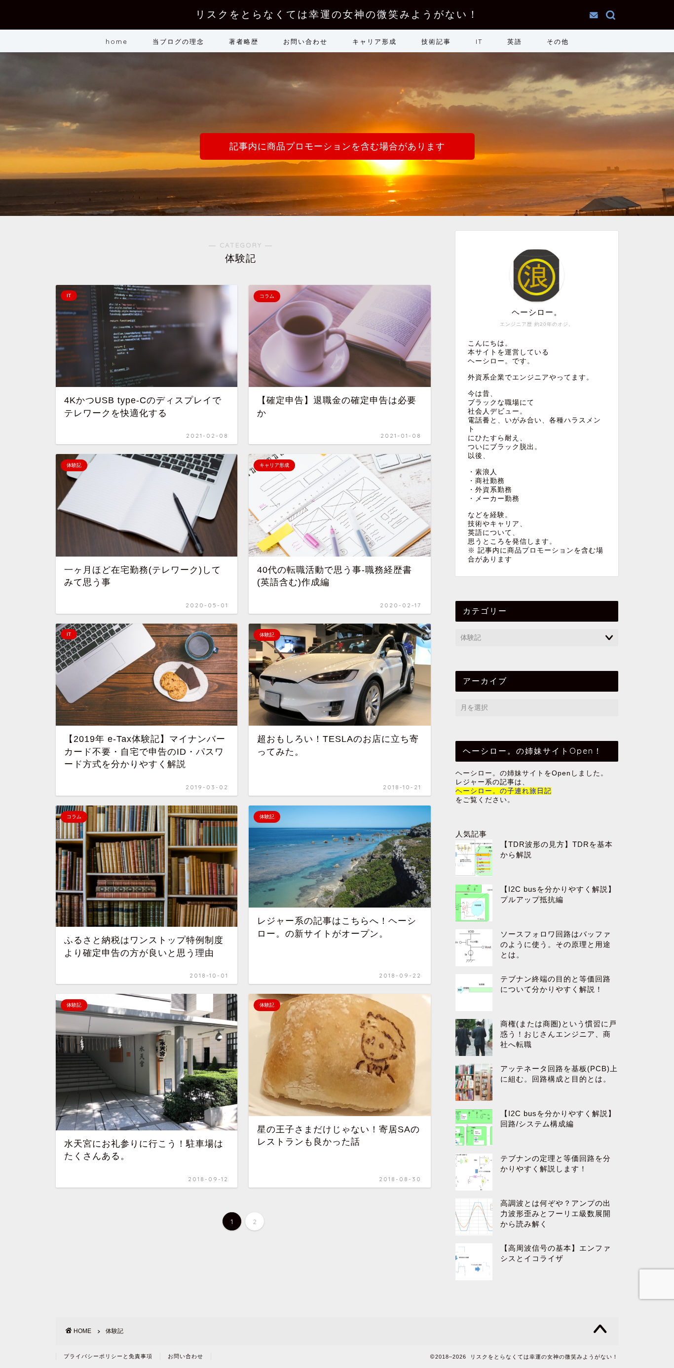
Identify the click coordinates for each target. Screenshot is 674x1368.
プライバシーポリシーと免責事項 (108, 1356)
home (117, 41)
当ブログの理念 (178, 41)
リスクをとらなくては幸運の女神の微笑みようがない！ (337, 14)
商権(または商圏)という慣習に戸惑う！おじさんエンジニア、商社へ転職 (558, 1034)
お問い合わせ (305, 41)
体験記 (114, 1331)
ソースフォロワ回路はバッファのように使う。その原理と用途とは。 (555, 944)
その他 (558, 41)
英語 (514, 41)
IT (479, 41)
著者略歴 (244, 41)
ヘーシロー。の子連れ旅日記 (503, 791)
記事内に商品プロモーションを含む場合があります (337, 146)
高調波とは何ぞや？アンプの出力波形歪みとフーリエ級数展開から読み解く (555, 1213)
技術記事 (436, 41)
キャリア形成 (374, 41)
